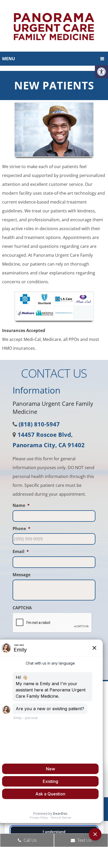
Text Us (83, 840)
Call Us (29, 840)
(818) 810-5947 (39, 424)
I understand (54, 832)
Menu (8, 59)
